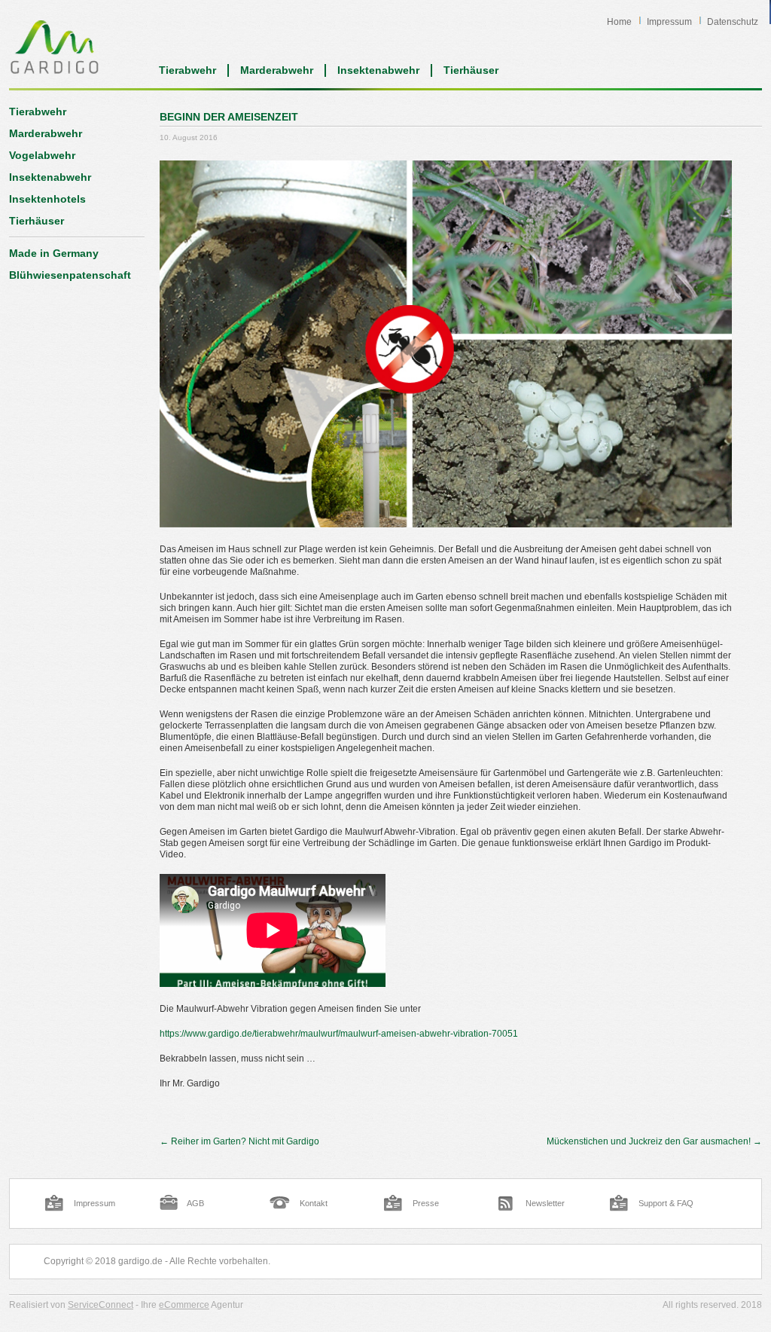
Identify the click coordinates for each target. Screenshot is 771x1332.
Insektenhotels (47, 199)
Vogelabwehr (42, 155)
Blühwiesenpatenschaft (70, 275)
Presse (426, 1203)
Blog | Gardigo (54, 46)
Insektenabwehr (378, 70)
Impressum (669, 22)
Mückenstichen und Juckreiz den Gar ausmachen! (654, 1141)
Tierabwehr (187, 70)
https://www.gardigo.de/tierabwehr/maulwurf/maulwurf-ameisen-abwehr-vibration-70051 (339, 1033)
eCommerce (184, 1305)
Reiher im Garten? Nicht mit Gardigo (239, 1141)
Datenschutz (732, 22)
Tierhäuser (470, 70)
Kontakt (314, 1203)
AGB (195, 1203)
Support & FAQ (665, 1203)
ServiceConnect (100, 1305)
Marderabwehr (276, 70)
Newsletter (545, 1203)
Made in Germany (54, 253)
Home (619, 22)
